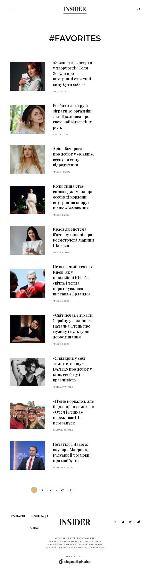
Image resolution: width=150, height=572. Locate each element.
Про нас (32, 527)
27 (62, 490)
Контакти (18, 516)
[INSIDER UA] (74, 9)
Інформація (39, 516)
